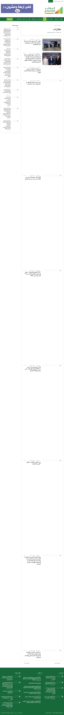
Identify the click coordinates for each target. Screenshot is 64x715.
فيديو (24, 19)
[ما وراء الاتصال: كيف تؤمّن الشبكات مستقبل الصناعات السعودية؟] (59, 678)
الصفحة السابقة (57, 663)
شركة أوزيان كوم (4, 712)
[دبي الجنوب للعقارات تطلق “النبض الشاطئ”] (51, 506)
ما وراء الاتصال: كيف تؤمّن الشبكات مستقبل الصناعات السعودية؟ (50, 678)
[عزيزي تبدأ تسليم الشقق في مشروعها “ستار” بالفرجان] (51, 126)
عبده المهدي (38, 39)
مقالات (29, 19)
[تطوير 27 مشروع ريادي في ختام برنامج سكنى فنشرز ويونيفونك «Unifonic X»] (51, 45)
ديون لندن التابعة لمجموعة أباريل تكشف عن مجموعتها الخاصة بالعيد (7, 698)
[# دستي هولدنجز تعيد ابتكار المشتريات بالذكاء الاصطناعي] (59, 684)
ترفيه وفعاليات (34, 19)
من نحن (16, 712)
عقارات (44, 19)
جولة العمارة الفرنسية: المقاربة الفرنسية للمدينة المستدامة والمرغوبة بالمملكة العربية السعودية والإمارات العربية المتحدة (32, 560)
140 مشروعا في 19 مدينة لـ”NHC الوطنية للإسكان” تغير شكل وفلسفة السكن (33, 368)
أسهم (48, 19)
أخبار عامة (56, 19)
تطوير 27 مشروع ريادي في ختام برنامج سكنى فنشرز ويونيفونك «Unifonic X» (32, 42)
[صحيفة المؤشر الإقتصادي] (53, 10)
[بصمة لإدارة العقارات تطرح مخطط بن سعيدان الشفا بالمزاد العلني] (51, 72)
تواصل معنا (20, 712)
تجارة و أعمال (40, 19)
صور (26, 19)
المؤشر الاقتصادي (48, 712)
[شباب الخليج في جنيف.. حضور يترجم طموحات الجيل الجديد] (59, 698)
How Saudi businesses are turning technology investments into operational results (7, 101)
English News (19, 19)
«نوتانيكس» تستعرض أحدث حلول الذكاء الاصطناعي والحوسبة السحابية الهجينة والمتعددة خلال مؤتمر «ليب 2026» (50, 690)
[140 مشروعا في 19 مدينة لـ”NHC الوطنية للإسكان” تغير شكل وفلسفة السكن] (51, 411)
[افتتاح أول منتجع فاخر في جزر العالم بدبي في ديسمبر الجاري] (51, 221)
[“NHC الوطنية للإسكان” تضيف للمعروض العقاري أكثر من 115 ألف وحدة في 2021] (51, 316)
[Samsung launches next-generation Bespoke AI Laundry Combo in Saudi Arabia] (15, 50)
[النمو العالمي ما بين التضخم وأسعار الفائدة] (17, 692)
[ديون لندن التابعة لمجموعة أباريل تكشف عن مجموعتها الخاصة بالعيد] (17, 698)
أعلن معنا (9, 19)
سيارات (51, 19)
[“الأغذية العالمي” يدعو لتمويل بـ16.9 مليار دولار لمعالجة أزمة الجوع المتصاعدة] (17, 678)
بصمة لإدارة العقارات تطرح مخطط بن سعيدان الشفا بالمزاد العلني (32, 70)
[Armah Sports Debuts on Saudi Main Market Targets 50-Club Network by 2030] (15, 60)
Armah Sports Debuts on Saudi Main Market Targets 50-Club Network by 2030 (7, 61)
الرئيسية (61, 19)
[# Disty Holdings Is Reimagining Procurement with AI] (15, 91)
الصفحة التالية (26, 663)
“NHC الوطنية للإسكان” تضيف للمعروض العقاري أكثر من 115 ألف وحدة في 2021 (33, 273)
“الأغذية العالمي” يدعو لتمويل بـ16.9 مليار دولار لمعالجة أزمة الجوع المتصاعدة (7, 678)
